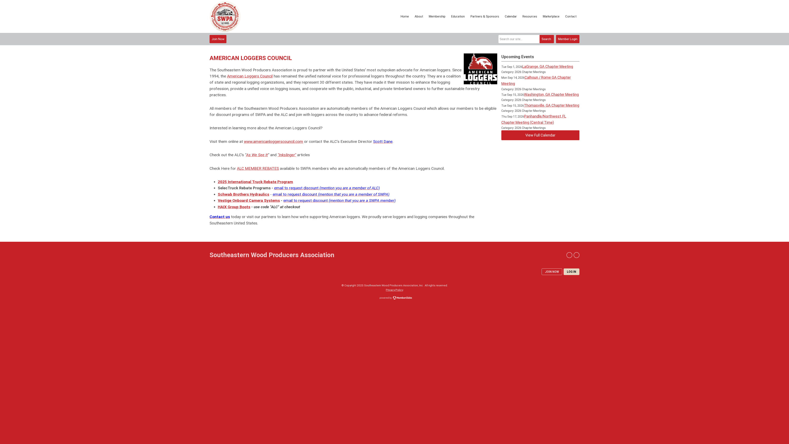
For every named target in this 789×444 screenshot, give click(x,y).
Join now (552, 271)
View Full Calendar (540, 135)
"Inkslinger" (287, 155)
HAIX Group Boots (234, 207)
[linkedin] (569, 255)
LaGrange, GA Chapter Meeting (547, 66)
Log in (571, 271)
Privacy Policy (394, 289)
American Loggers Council (250, 76)
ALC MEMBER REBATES (258, 168)
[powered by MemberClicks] (394, 298)
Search (546, 39)
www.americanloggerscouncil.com (273, 141)
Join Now (218, 39)
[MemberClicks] (225, 16)
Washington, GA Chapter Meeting (551, 94)
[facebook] (576, 255)
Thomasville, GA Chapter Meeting (551, 105)
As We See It (257, 155)
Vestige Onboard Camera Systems (249, 200)
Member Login (567, 39)
